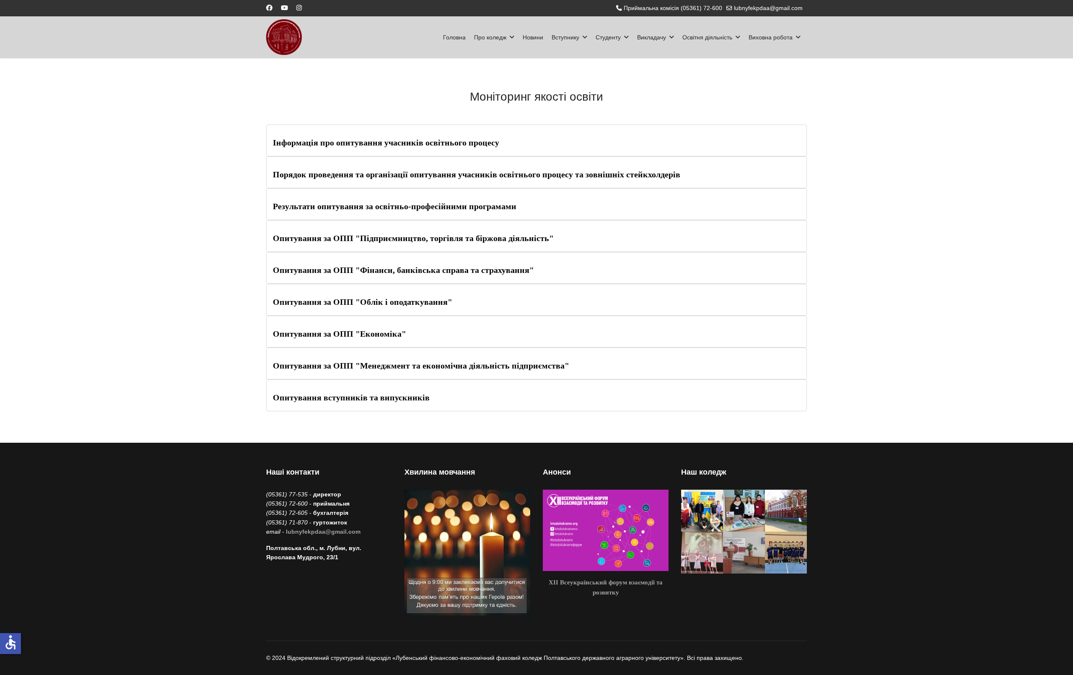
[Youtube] (284, 7)
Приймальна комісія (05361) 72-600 (673, 8)
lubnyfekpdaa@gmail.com (768, 8)
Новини (533, 37)
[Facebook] (269, 7)
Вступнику (565, 37)
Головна (454, 37)
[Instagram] (299, 7)
